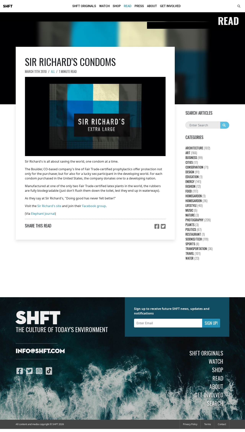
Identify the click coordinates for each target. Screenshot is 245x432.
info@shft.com (40, 351)
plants (191, 224)
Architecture (197, 148)
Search (215, 403)
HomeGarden (195, 196)
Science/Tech (196, 239)
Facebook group (94, 206)
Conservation (196, 167)
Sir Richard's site (49, 206)
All (53, 71)
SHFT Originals (84, 6)
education (193, 176)
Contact (222, 424)
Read (127, 6)
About (152, 6)
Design (192, 172)
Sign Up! (211, 323)
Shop (117, 6)
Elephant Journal (43, 213)
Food (191, 191)
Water (192, 258)
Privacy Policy (190, 424)
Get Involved (170, 6)
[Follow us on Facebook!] (20, 371)
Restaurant (195, 234)
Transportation (198, 248)
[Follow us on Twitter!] (30, 371)
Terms (207, 424)
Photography (198, 220)
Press (139, 6)
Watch (104, 6)
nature (192, 215)
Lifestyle (194, 205)
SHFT (8, 6)
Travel (192, 253)
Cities (191, 162)
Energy (193, 181)
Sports (192, 244)
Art (191, 153)
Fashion (193, 186)
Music (191, 210)
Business (194, 157)
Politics (193, 229)
